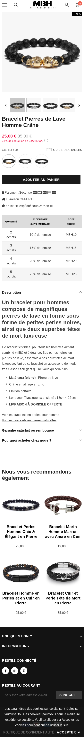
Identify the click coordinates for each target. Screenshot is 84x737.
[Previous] (8, 105)
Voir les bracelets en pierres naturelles (29, 420)
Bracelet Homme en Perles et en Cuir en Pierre (21, 598)
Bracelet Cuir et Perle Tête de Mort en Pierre (63, 598)
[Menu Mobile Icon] (4, 5)
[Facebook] (5, 670)
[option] (42, 52)
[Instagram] (14, 670)
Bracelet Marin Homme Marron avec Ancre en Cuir (63, 532)
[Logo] (42, 5)
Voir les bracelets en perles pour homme (30, 414)
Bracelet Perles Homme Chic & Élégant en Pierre (21, 532)
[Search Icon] (16, 5)
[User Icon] (67, 5)
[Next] (78, 105)
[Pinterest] (23, 670)
